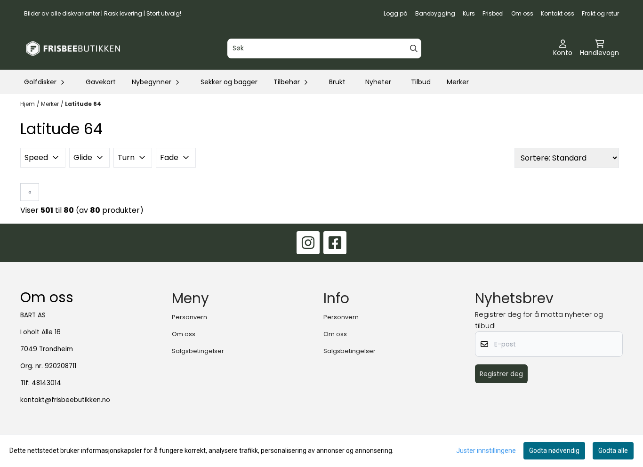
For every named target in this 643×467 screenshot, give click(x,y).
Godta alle (613, 450)
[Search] (413, 48)
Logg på (396, 13)
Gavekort (101, 82)
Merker (458, 82)
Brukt (337, 82)
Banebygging (435, 13)
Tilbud (421, 82)
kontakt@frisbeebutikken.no (65, 399)
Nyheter (378, 82)
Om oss (522, 13)
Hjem (27, 104)
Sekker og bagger (229, 82)
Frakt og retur (600, 13)
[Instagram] (308, 242)
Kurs (469, 13)
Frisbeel (493, 13)
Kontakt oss (557, 13)
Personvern (189, 317)
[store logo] (73, 48)
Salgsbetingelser (198, 351)
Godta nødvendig (554, 450)
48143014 (46, 382)
